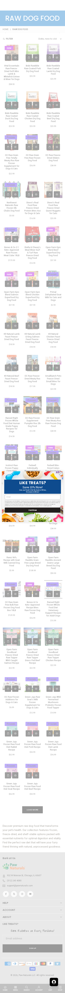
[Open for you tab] (54, 982)
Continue (32, 510)
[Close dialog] (60, 473)
